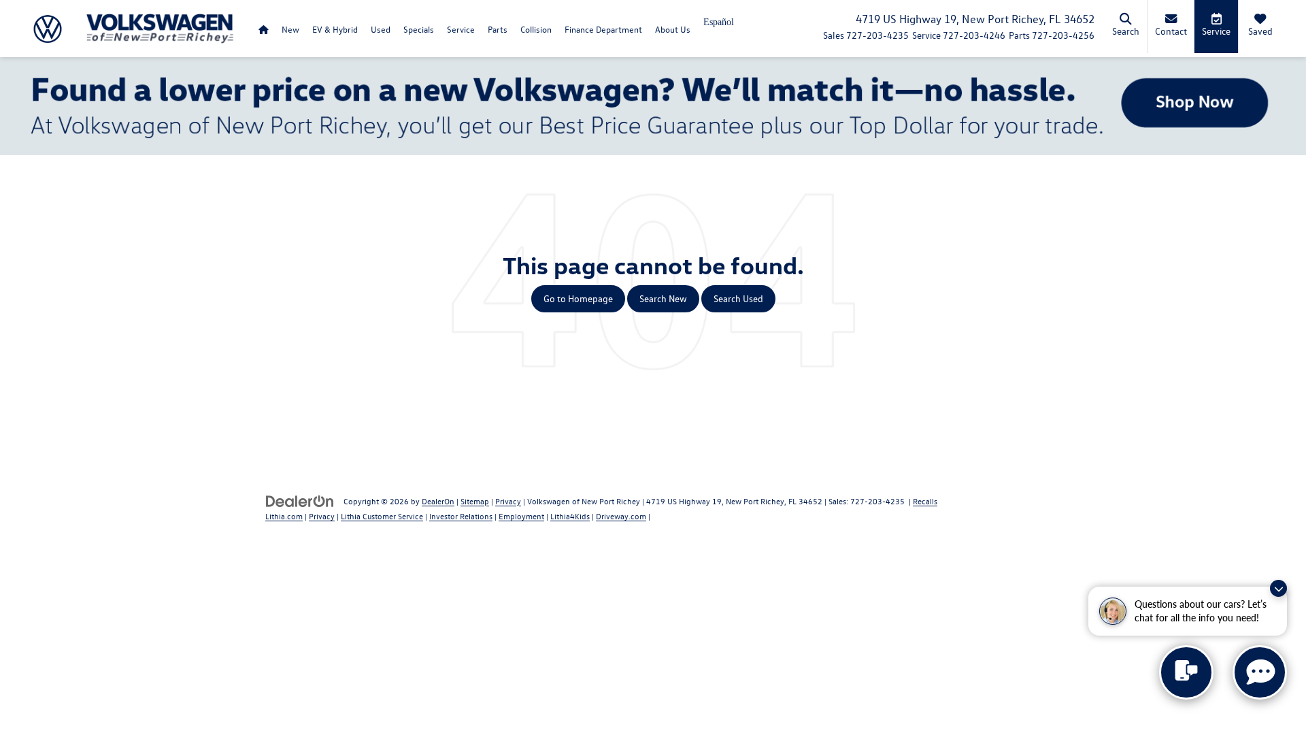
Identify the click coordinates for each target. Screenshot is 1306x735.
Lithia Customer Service (382, 515)
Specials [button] (418, 29)
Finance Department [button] (603, 29)
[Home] (263, 29)
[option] (718, 27)
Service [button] (461, 29)
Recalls (925, 500)
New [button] (290, 29)
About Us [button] (672, 29)
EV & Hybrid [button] (335, 29)
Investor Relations (460, 515)
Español (718, 22)
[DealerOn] (300, 500)
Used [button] (380, 29)
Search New (663, 298)
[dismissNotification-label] (1278, 588)
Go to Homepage (578, 298)
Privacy (508, 500)
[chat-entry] (1186, 672)
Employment (521, 515)
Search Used (738, 298)
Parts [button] (497, 29)
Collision (536, 29)
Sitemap (475, 500)
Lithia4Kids (570, 515)
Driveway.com (621, 515)
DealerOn (438, 500)
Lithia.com (284, 515)
